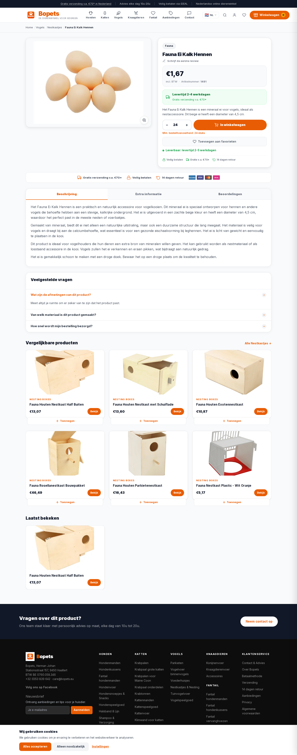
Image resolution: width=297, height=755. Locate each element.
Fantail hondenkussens (216, 708)
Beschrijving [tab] (67, 194)
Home (29, 27)
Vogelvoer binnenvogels (180, 672)
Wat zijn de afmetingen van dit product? (61, 295)
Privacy (247, 702)
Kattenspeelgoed (146, 706)
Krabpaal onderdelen (149, 687)
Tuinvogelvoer (180, 693)
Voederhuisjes (180, 680)
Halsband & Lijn (109, 711)
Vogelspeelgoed (182, 700)
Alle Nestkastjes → (258, 343)
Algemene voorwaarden (251, 711)
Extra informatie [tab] (148, 194)
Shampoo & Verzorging (106, 720)
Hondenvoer (107, 687)
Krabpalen (141, 663)
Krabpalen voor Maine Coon (145, 678)
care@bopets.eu (63, 679)
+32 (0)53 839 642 (38, 679)
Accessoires (214, 676)
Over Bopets (250, 669)
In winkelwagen (232, 125)
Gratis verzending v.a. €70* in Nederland (86, 3)
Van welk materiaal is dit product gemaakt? (63, 315)
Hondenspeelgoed (111, 704)
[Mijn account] (234, 15)
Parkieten (177, 663)
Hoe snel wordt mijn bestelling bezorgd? (62, 326)
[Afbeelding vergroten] (144, 120)
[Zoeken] (225, 15)
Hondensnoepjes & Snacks (112, 696)
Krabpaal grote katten (149, 669)
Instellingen (100, 746)
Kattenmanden (144, 700)
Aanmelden (82, 710)
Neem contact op (259, 621)
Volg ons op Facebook (41, 687)
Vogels (40, 27)
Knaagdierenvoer (218, 669)
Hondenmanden (109, 663)
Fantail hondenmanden (109, 678)
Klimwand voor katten (149, 720)
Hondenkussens (110, 669)
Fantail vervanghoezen (217, 719)
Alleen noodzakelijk (71, 746)
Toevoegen (67, 420)
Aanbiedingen (251, 695)
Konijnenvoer (215, 663)
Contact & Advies (253, 663)
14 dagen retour (252, 689)
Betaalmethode (252, 676)
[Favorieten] (244, 15)
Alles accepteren (35, 746)
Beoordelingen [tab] (230, 194)
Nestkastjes (54, 27)
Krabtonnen (142, 693)
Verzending (250, 682)
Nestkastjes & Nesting (185, 687)
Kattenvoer (142, 713)
